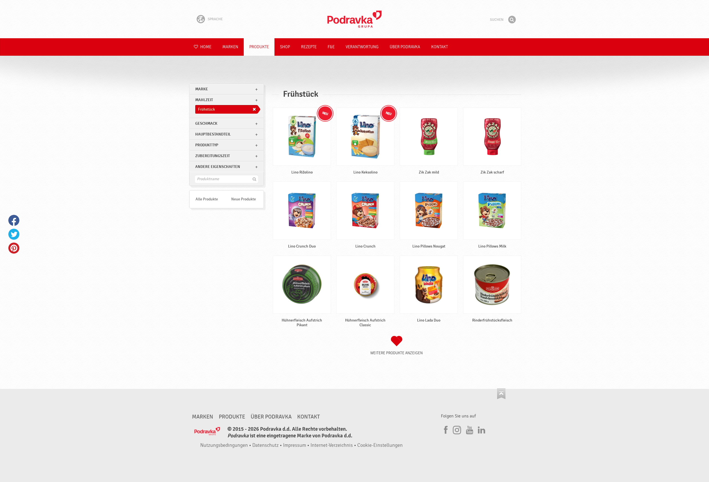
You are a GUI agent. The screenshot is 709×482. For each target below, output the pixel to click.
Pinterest (13, 248)
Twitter (13, 234)
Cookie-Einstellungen (380, 445)
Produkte (259, 47)
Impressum (294, 445)
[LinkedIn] (481, 429)
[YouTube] (469, 429)
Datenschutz (265, 445)
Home (205, 47)
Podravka (354, 19)
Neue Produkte (243, 199)
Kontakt (439, 47)
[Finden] (511, 19)
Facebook (13, 220)
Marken (230, 47)
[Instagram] (457, 429)
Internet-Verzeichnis (331, 445)
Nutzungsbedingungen (224, 445)
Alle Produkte (207, 199)
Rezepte (309, 47)
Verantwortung (362, 47)
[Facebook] (445, 429)
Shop (285, 47)
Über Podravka (405, 47)
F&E (331, 47)
